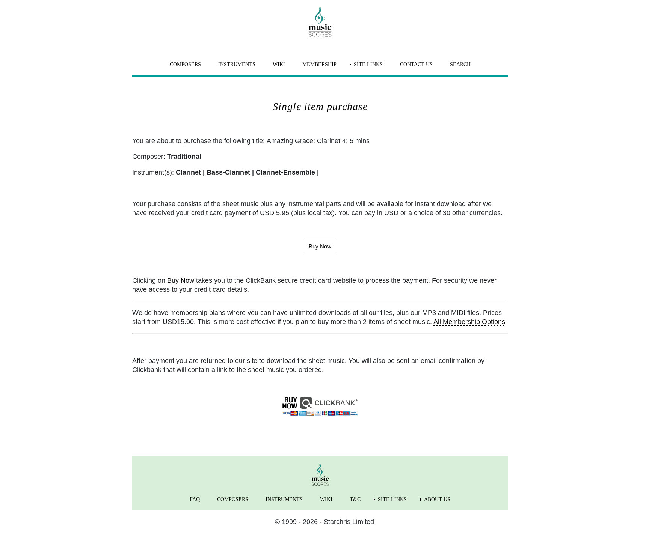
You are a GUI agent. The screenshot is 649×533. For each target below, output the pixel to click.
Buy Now (180, 280)
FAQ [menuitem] (195, 499)
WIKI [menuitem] (279, 64)
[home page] (320, 22)
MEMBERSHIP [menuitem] (319, 64)
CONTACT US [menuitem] (416, 64)
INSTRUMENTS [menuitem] (236, 64)
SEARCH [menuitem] (460, 64)
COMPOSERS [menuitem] (185, 64)
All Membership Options (469, 321)
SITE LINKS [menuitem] (368, 64)
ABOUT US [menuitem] (437, 499)
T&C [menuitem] (355, 499)
